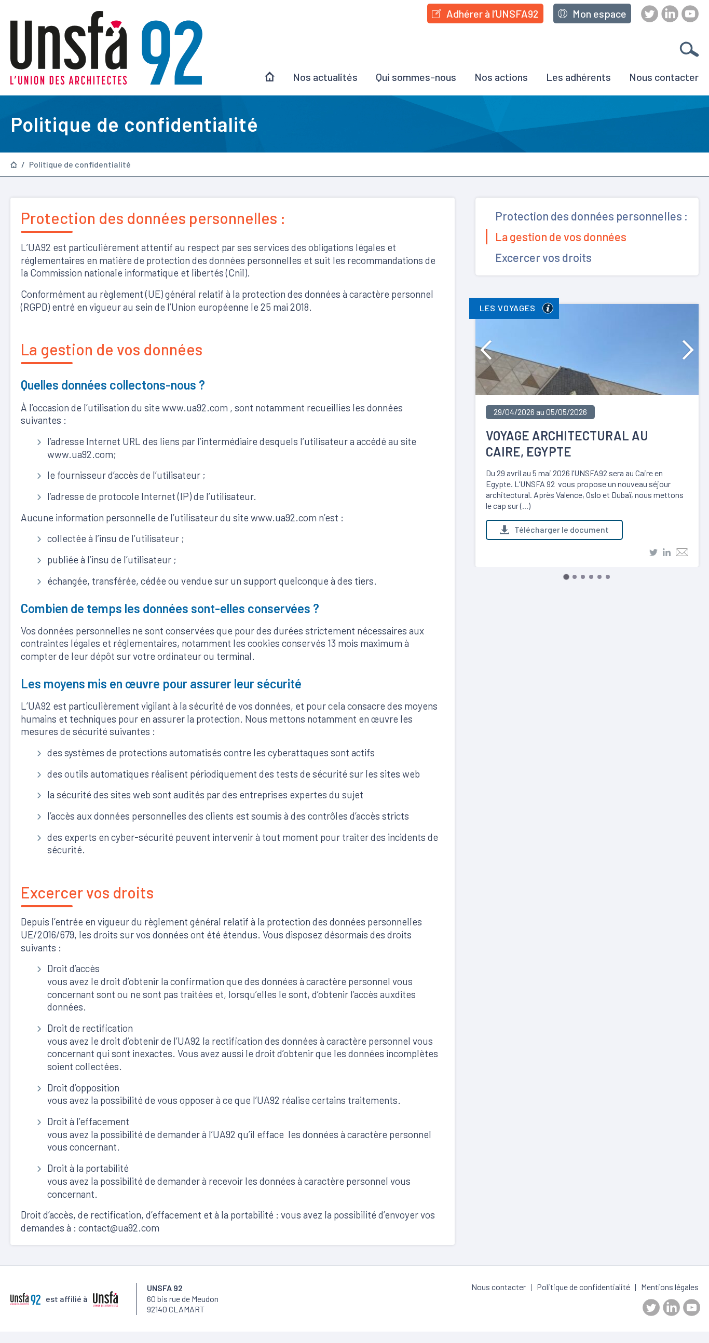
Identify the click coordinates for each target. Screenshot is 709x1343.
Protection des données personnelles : (591, 216)
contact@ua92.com (118, 1228)
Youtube (690, 13)
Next (688, 349)
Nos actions (501, 77)
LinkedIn (669, 13)
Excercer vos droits (543, 257)
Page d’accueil (13, 164)
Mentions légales (670, 1287)
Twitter (649, 13)
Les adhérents (578, 77)
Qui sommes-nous (416, 77)
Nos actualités (325, 77)
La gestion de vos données (560, 236)
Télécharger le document (561, 529)
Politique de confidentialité (80, 164)
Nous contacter (664, 77)
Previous (486, 349)
